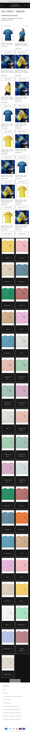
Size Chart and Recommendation (10, 706)
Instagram (5, 693)
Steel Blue (21, 281)
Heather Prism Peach (8, 378)
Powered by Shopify (21, 731)
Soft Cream (7, 281)
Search (4, 689)
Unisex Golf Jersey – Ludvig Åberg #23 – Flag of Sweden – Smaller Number (21, 98)
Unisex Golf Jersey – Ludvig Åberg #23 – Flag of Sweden (7, 44)
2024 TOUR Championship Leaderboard (12, 719)
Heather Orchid (21, 649)
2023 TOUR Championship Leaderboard (12, 716)
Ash (21, 353)
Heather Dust (7, 674)
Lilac (21, 258)
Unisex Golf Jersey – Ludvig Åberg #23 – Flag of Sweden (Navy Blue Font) (21, 201)
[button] (1, 5)
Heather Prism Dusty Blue (7, 403)
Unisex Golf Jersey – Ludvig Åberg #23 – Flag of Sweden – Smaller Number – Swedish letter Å (22, 45)
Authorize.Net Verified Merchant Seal (11, 709)
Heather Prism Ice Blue (22, 481)
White (7, 624)
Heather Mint (21, 624)
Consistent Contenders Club (13, 731)
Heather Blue (7, 648)
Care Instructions (7, 699)
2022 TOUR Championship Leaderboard (12, 712)
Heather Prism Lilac (22, 403)
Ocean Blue (7, 353)
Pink (21, 329)
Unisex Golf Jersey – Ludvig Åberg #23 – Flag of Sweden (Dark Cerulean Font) (7, 201)
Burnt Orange (21, 529)
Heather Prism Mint (22, 378)
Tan (7, 329)
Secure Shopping (7, 702)
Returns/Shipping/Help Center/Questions (12, 696)
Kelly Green (7, 305)
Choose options (8, 52)
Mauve (21, 305)
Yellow (7, 258)
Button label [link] (15, 680)
